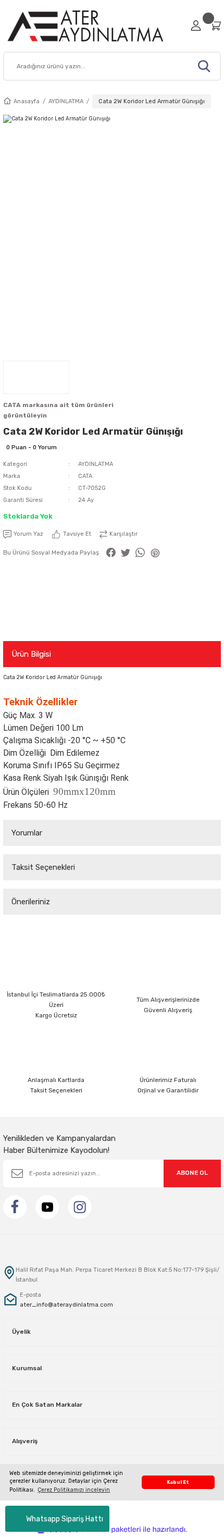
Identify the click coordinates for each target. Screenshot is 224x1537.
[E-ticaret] (110, 1529)
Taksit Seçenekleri (43, 867)
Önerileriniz (30, 901)
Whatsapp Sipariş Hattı (64, 1519)
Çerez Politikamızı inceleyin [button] (74, 1489)
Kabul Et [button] (178, 1482)
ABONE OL (192, 1172)
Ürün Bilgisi (31, 654)
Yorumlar (26, 833)
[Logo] (93, 25)
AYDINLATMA (95, 464)
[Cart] (215, 25)
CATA (85, 476)
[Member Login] (196, 25)
